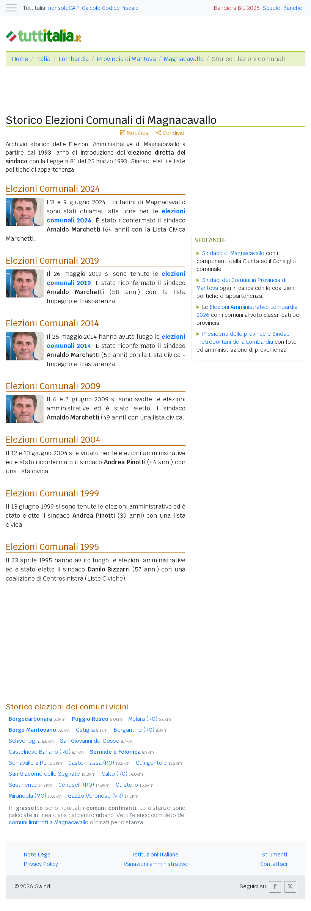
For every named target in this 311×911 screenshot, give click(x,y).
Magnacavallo (184, 59)
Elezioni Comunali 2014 (52, 323)
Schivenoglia (31, 740)
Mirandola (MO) (35, 795)
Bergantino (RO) (141, 729)
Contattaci (273, 864)
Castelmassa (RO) (99, 762)
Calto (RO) (122, 773)
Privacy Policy (41, 864)
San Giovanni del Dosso (96, 740)
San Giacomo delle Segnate (52, 773)
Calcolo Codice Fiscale (110, 8)
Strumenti (274, 854)
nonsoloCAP (63, 8)
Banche (292, 8)
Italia (43, 59)
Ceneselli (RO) (84, 784)
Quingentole (159, 762)
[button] (275, 887)
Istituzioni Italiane (156, 854)
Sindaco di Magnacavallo (233, 253)
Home (20, 59)
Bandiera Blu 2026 (237, 8)
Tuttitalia (34, 8)
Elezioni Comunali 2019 (52, 260)
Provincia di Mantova (126, 59)
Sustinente (30, 784)
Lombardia (73, 59)
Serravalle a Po (35, 762)
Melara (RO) (149, 718)
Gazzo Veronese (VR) (103, 795)
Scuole (271, 8)
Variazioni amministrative (155, 864)
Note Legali (38, 854)
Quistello (135, 784)
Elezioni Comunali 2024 (53, 188)
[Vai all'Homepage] (47, 35)
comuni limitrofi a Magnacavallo (48, 822)
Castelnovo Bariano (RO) (46, 751)
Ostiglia (92, 729)
